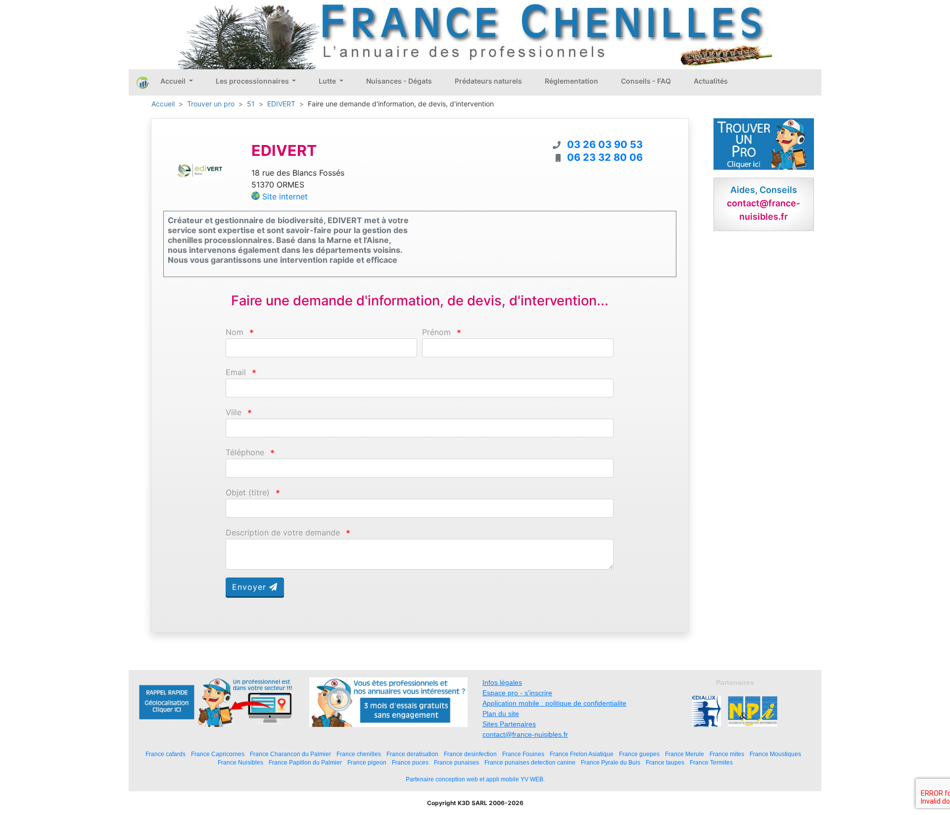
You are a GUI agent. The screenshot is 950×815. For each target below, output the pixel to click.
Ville (233, 412)
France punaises (456, 762)
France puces (410, 762)
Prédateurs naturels (488, 81)
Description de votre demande (283, 532)
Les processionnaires (253, 81)
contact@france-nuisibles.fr (525, 734)
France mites (727, 754)
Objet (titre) (248, 492)
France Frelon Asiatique (582, 754)
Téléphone (245, 452)
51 (251, 103)
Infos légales (502, 682)
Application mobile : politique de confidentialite (554, 703)
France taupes (665, 762)
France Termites (711, 762)
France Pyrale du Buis (610, 762)
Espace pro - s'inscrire (517, 693)
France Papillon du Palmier (305, 762)
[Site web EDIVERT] (200, 170)
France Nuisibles (240, 762)
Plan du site (500, 714)
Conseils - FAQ (646, 81)
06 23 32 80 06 (605, 157)
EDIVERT (281, 103)
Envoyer (250, 587)
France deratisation (412, 754)
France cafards (165, 754)
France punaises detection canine (529, 762)
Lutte (328, 81)
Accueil (173, 81)
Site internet (285, 196)
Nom (234, 332)
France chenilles (358, 754)
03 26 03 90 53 (605, 144)
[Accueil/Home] (143, 82)
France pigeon (366, 762)
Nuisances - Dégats (399, 81)
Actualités (711, 81)
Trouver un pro (211, 103)
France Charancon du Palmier (290, 754)
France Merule (684, 754)
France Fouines (523, 754)
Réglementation (571, 81)
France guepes (639, 754)
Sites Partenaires (509, 724)
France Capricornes (217, 754)
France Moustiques (775, 754)
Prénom (436, 332)
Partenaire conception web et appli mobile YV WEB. (475, 779)
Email (236, 372)
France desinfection (470, 754)
